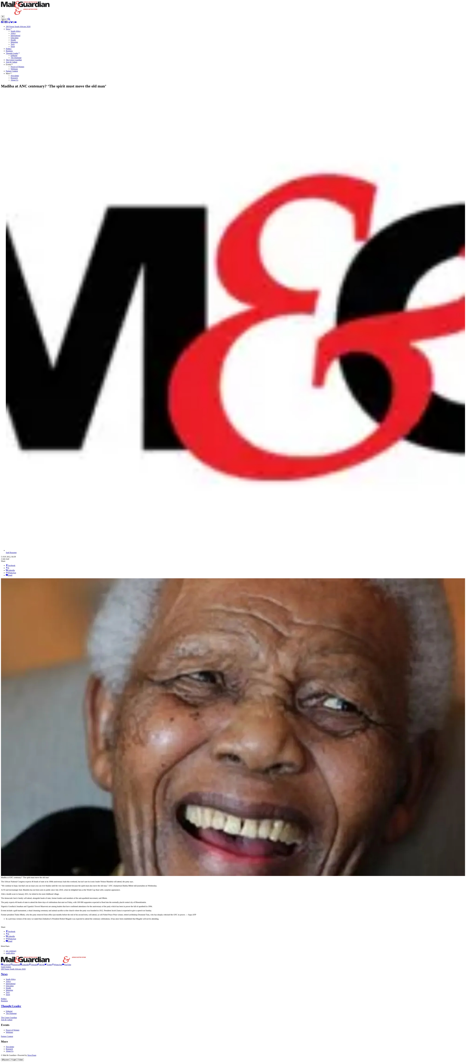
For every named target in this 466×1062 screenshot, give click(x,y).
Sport (8, 995)
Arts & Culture (6, 1020)
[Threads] (8, 22)
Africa (8, 981)
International (10, 984)
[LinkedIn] (6, 22)
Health (8, 988)
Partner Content (7, 1036)
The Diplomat (11, 1013)
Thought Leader (11, 1006)
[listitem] (5, 965)
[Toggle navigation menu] (2, 16)
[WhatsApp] (14, 22)
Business (4, 1001)
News (4, 974)
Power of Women (12, 1030)
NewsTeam (31, 1055)
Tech (8, 992)
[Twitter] (12, 22)
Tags (3, 967)
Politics (4, 999)
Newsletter (10, 1047)
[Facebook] (2, 22)
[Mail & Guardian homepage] (233, 8)
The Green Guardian (9, 1018)
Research (9, 1049)
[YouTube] (16, 22)
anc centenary (11, 951)
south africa (10, 953)
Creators (8, 967)
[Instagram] (4, 22)
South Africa (11, 979)
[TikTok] (10, 22)
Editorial (9, 1011)
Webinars (9, 1032)
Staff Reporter (11, 553)
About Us (9, 1051)
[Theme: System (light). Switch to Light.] (4, 19)
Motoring (9, 990)
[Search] (9, 20)
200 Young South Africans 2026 (13, 969)
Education (10, 986)
